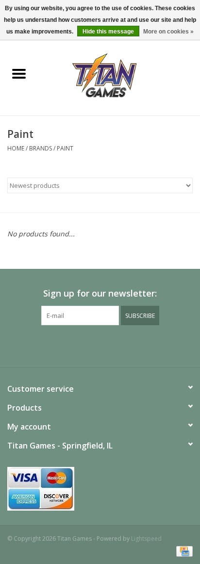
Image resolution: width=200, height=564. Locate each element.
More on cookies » (168, 31)
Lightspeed (146, 538)
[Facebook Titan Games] (82, 345)
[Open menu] (19, 73)
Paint (65, 148)
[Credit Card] (183, 551)
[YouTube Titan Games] (100, 345)
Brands (40, 148)
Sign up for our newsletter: (100, 293)
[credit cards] (100, 489)
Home (15, 148)
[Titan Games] (119, 74)
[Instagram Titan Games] (117, 345)
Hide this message (108, 31)
